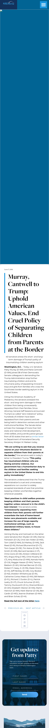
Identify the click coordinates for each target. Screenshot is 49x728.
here (37, 601)
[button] (43, 4)
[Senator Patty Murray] (8, 5)
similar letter (38, 436)
